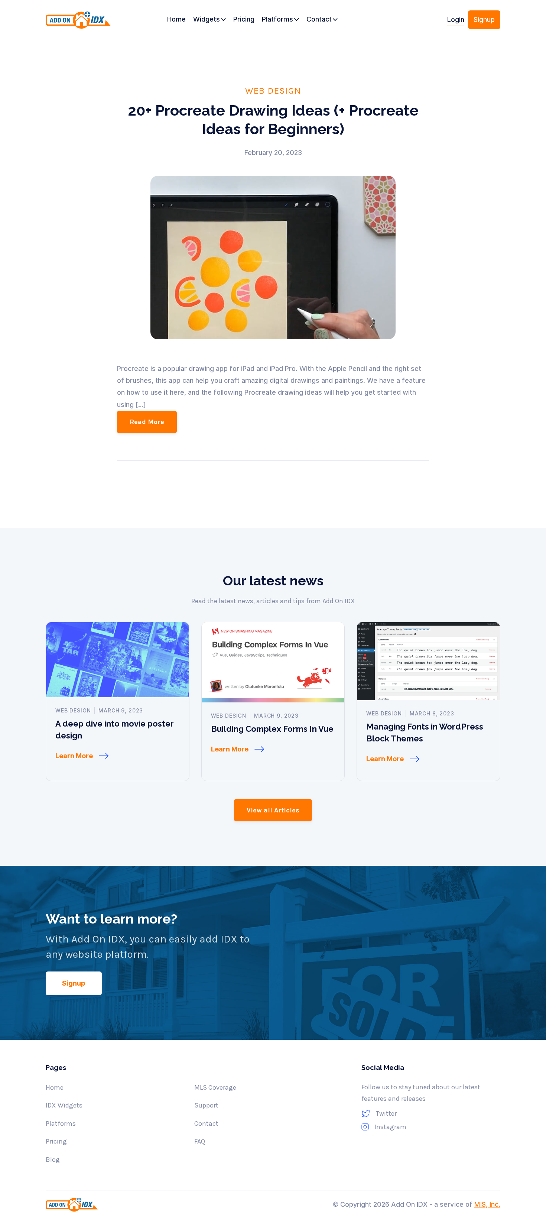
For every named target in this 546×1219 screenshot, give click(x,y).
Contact (206, 1123)
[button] (209, 19)
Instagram (390, 1127)
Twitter (386, 1113)
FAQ (199, 1141)
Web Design (273, 90)
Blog (53, 1159)
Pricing (56, 1141)
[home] (80, 22)
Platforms (61, 1123)
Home (55, 1087)
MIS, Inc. (487, 1204)
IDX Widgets (64, 1105)
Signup (484, 19)
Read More (147, 422)
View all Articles (273, 810)
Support (206, 1105)
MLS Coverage (215, 1087)
